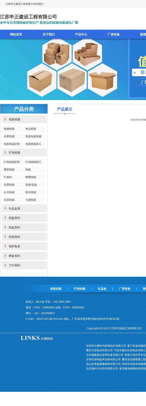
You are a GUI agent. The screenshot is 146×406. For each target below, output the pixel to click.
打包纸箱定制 (12, 162)
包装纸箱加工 (33, 144)
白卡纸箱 (9, 192)
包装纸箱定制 (12, 144)
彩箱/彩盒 (31, 184)
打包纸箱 (14, 152)
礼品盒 (102, 288)
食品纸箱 (30, 128)
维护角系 (14, 246)
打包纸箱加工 (33, 162)
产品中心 (81, 34)
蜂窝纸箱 (30, 177)
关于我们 (49, 34)
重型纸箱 (9, 169)
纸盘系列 (14, 218)
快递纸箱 (9, 128)
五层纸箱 (9, 199)
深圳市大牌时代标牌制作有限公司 (106, 345)
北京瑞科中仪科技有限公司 (102, 368)
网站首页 (16, 34)
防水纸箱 (30, 192)
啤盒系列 (14, 256)
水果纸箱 (9, 136)
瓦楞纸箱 (9, 184)
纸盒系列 (14, 227)
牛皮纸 (8, 177)
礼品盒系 (14, 208)
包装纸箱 (14, 119)
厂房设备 (114, 34)
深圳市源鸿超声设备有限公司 (103, 359)
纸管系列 (14, 237)
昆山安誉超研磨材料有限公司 (103, 364)
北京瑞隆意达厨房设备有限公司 (104, 355)
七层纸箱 (30, 199)
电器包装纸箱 (33, 136)
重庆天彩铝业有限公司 (99, 350)
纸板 (28, 169)
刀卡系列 (14, 265)
